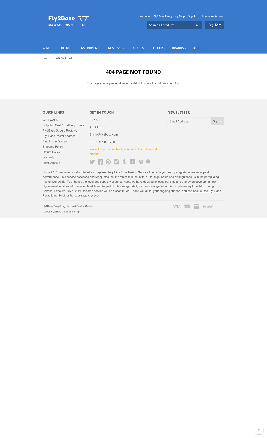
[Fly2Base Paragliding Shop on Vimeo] (140, 163)
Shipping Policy (53, 146)
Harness (138, 48)
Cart (217, 25)
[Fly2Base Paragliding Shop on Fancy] (148, 163)
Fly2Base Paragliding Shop (65, 211)
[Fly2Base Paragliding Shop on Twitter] (92, 163)
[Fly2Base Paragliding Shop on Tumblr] (124, 163)
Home (46, 58)
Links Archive (51, 163)
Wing (47, 48)
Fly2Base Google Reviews (60, 130)
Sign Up (217, 121)
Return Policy (51, 152)
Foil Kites (66, 48)
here (148, 83)
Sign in (192, 16)
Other (158, 48)
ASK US (95, 120)
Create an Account (213, 16)
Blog (197, 48)
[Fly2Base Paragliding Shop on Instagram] (116, 163)
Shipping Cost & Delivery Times (63, 125)
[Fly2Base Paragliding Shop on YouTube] (132, 163)
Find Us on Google (55, 141)
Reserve (115, 48)
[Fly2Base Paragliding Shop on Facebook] (100, 163)
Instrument (90, 48)
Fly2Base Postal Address (59, 136)
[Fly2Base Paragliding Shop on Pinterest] (108, 163)
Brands (178, 48)
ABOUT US (97, 127)
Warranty (48, 157)
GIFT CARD (50, 120)
